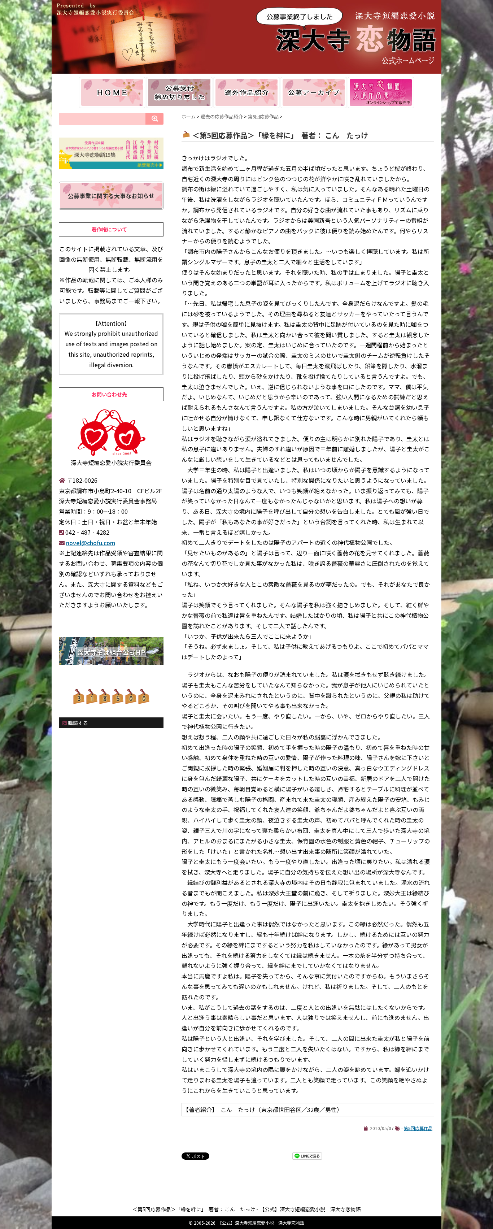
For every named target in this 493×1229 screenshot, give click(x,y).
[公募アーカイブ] (314, 92)
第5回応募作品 (418, 1128)
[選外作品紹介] (246, 92)
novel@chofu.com (90, 542)
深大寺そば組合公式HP (111, 652)
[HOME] (112, 92)
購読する (77, 722)
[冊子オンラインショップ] (381, 92)
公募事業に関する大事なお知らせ (111, 195)
